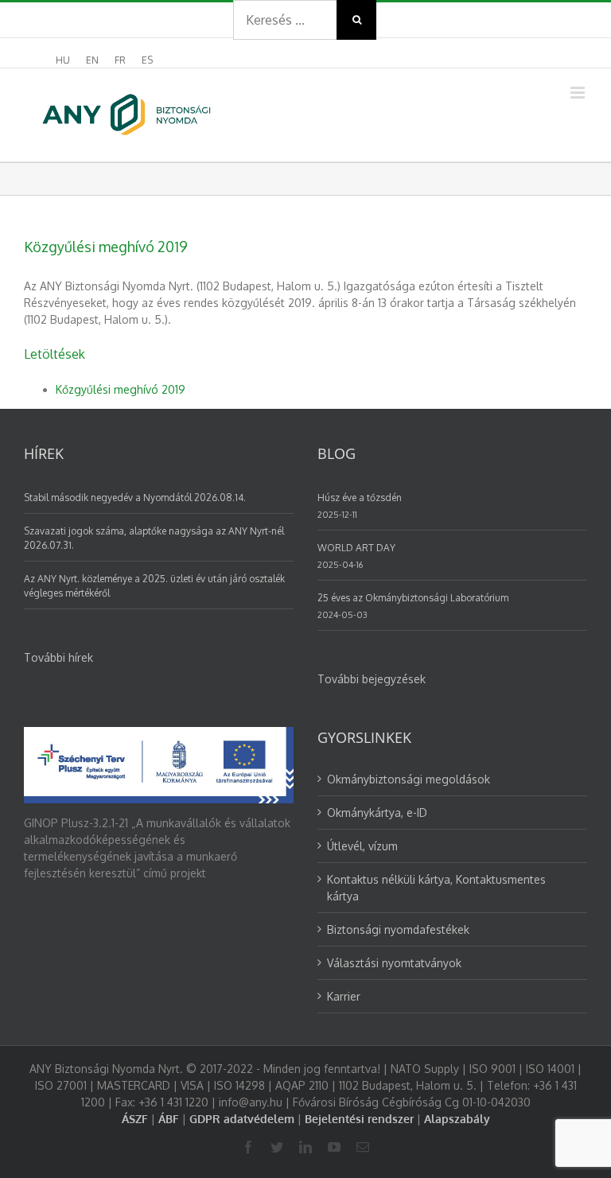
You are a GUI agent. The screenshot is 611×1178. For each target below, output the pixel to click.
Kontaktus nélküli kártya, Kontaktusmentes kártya (436, 888)
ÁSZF (135, 1119)
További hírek (58, 657)
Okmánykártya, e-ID (377, 812)
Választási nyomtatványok (394, 963)
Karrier (343, 996)
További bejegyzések (371, 679)
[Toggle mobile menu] (578, 92)
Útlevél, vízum (362, 846)
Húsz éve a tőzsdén (359, 497)
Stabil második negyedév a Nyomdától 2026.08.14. (135, 497)
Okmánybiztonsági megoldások (408, 779)
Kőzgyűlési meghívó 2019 (120, 389)
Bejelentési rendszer (359, 1119)
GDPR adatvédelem (241, 1119)
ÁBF (168, 1119)
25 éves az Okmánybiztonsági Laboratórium (412, 598)
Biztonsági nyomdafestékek (398, 929)
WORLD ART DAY (356, 548)
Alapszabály (457, 1119)
